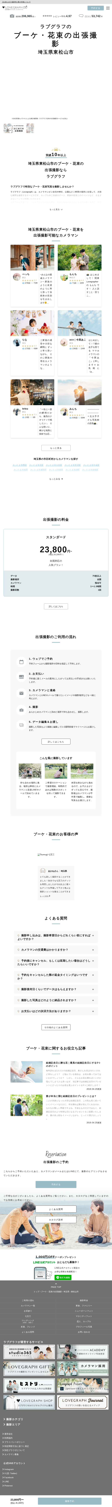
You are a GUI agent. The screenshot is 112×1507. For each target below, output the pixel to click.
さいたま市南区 (56, 470)
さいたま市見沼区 (72, 465)
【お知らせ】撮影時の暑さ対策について (16, 2)
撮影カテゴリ (14, 1419)
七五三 (28, 1316)
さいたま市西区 (20, 465)
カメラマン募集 (11, 1454)
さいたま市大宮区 (54, 465)
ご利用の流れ (28, 1300)
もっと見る (44, 896)
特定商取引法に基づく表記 (16, 1446)
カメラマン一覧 (28, 1306)
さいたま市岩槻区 (90, 470)
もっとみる (54, 479)
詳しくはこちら (56, 606)
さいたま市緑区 (72, 470)
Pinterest (8, 1485)
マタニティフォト (84, 1316)
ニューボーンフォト (84, 1311)
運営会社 (8, 1434)
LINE (6, 1481)
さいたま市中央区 (91, 465)
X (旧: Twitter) (10, 1473)
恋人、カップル (84, 1322)
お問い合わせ (84, 1332)
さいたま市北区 (36, 465)
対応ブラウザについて (14, 1450)
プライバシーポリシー (14, 1442)
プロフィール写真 (84, 1327)
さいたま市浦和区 (38, 470)
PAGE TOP (56, 1287)
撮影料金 (84, 1300)
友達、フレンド (28, 1327)
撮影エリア (13, 1424)
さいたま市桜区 (21, 470)
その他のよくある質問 (56, 1027)
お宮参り (28, 1311)
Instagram (9, 1469)
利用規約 (8, 1438)
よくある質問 (56, 1209)
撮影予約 (69, 1501)
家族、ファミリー (84, 1306)
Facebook (9, 1477)
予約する (95, 8)
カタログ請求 (56, 1220)
